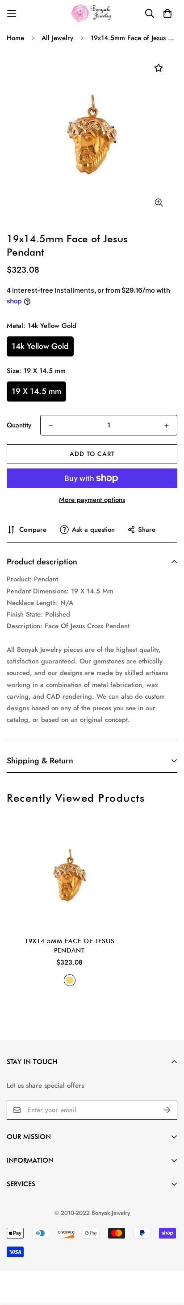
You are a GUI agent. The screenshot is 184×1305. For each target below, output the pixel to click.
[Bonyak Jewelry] (92, 13)
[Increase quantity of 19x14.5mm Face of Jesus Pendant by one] (166, 425)
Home (15, 38)
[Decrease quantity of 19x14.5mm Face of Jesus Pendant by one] (51, 425)
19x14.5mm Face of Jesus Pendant (70, 945)
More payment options (92, 500)
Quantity (19, 425)
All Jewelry (57, 38)
